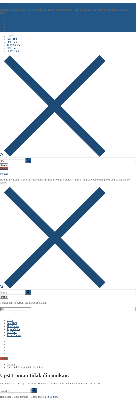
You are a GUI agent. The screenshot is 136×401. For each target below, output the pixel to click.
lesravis (4, 4)
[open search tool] (52, 155)
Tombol (4, 168)
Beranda (11, 364)
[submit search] (28, 160)
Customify (51, 396)
